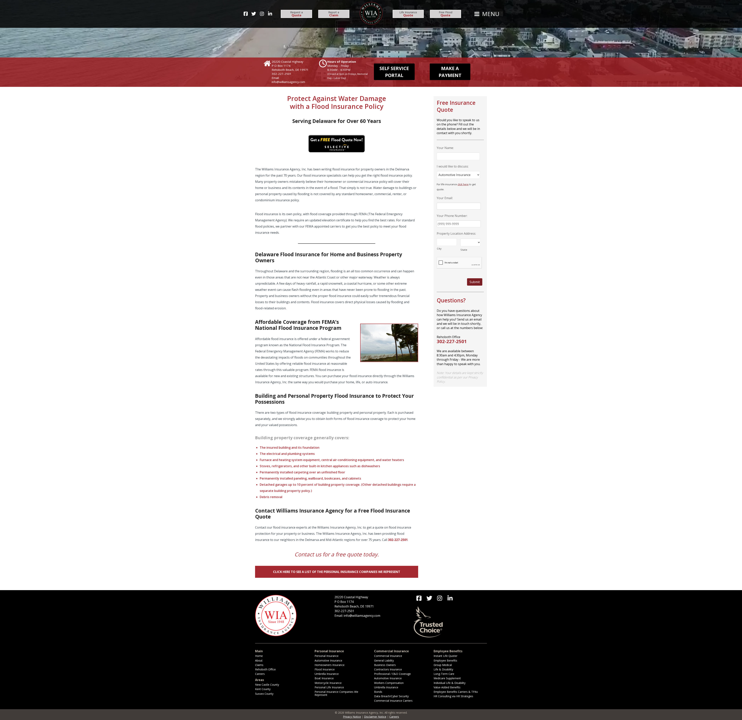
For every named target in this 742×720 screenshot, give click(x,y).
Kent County (263, 689)
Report (333, 13)
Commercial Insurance (388, 656)
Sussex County (264, 693)
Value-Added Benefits (447, 687)
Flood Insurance (325, 669)
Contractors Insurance (388, 669)
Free (445, 13)
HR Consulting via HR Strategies (453, 696)
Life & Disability (443, 669)
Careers (260, 674)
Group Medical (443, 665)
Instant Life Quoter (445, 656)
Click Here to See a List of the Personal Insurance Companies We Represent (336, 572)
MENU (490, 14)
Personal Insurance (327, 656)
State (463, 249)
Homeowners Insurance (330, 665)
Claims (259, 665)
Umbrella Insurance (327, 674)
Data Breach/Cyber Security (391, 696)
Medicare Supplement (447, 678)
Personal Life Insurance (329, 687)
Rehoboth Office (265, 669)
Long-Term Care (444, 674)
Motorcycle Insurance (328, 683)
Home (259, 656)
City (439, 248)
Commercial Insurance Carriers (393, 700)
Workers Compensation (389, 683)
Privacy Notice (352, 716)
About (259, 660)
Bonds (378, 692)
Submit (475, 282)
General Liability (384, 660)
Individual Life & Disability (449, 683)
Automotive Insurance (328, 660)
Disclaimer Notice (375, 716)
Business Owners (385, 665)
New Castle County (267, 684)
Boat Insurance (324, 678)
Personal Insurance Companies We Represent (336, 693)
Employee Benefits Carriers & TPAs (456, 692)
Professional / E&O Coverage (392, 674)
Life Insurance (408, 13)
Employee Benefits (445, 660)
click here (463, 184)
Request (296, 13)
